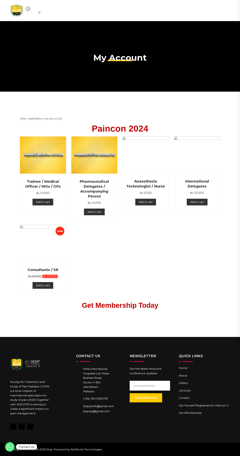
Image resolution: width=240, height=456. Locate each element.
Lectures (185, 390)
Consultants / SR (43, 270)
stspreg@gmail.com (96, 411)
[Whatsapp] (10, 447)
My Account (200, 10)
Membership (147, 10)
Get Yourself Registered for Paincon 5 (203, 405)
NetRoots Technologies (86, 449)
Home (77, 10)
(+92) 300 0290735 (95, 398)
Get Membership (190, 412)
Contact (174, 10)
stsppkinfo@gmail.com (98, 406)
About (97, 10)
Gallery (183, 383)
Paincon (120, 10)
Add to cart (43, 202)
